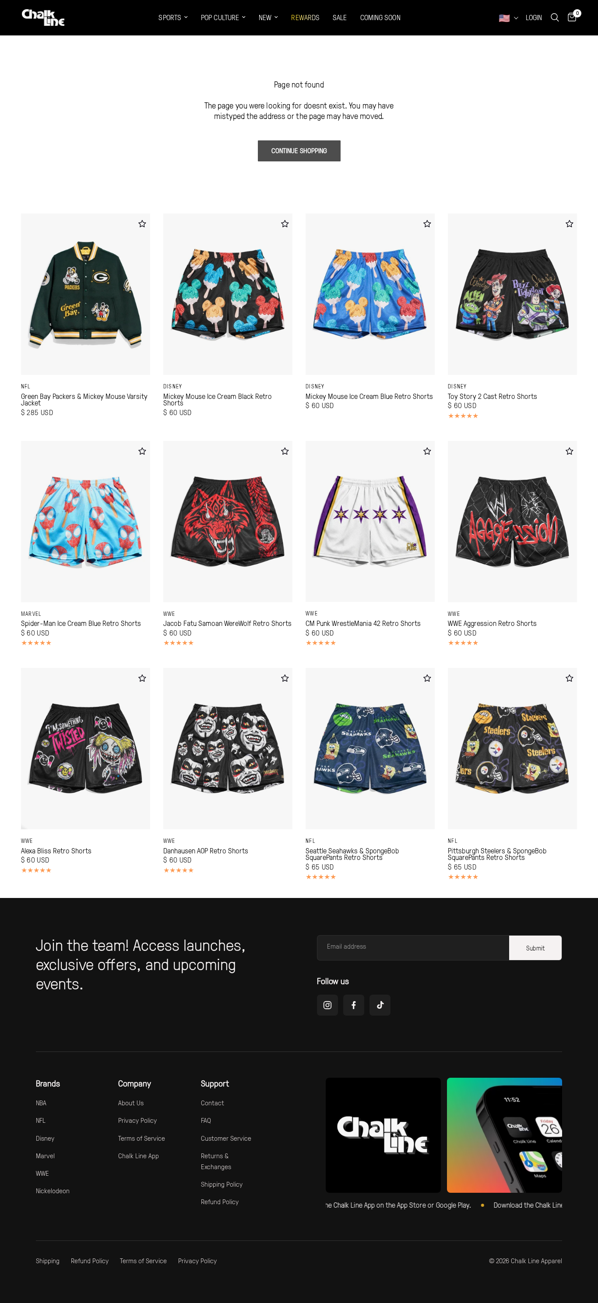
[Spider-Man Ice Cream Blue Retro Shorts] (85, 521)
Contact (212, 1102)
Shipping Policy (222, 1184)
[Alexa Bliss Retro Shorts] (85, 748)
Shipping (48, 1260)
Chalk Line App (138, 1155)
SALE (340, 17)
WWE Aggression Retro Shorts (492, 623)
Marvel (31, 614)
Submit (535, 948)
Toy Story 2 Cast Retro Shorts (492, 396)
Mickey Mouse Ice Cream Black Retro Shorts (217, 399)
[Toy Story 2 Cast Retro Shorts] (512, 294)
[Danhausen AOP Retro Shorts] (227, 748)
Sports (169, 17)
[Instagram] (327, 1005)
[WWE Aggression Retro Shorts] (512, 521)
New (265, 17)
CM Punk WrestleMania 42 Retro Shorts (363, 623)
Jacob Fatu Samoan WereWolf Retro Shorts (227, 623)
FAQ (206, 1120)
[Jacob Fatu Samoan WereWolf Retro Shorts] (227, 521)
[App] (504, 1135)
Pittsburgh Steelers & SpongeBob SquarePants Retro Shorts (497, 854)
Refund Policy (220, 1201)
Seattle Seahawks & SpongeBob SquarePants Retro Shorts (352, 854)
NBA (41, 1102)
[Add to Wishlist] (142, 224)
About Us (131, 1102)
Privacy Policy (137, 1120)
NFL (26, 386)
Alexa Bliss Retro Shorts (56, 850)
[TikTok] (379, 1005)
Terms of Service (141, 1138)
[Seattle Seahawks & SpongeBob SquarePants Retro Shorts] (370, 748)
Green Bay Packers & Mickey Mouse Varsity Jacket (84, 399)
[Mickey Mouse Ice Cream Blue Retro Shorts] (370, 294)
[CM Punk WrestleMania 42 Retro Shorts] (370, 521)
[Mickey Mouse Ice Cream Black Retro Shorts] (227, 294)
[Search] (554, 17)
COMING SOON (380, 17)
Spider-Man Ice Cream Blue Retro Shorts (81, 623)
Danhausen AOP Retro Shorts (205, 850)
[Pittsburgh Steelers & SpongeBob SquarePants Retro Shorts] (512, 748)
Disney (173, 386)
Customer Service (226, 1138)
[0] (569, 17)
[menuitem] (173, 18)
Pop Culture (220, 17)
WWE (169, 614)
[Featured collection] (383, 1135)
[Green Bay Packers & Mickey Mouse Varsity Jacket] (85, 294)
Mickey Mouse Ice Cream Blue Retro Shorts (369, 396)
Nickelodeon (53, 1190)
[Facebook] (353, 1005)
